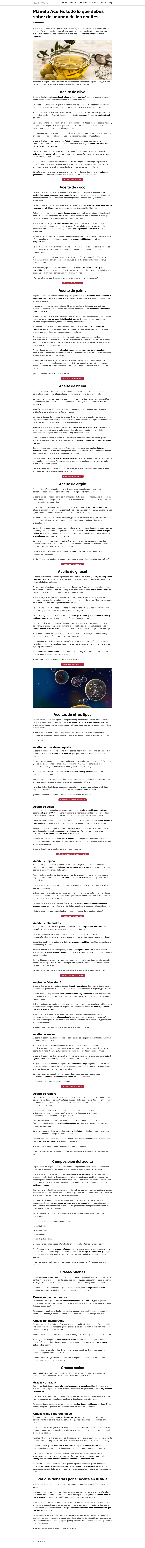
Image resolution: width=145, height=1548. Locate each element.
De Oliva (64, 3)
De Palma (92, 3)
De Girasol (83, 3)
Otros (101, 3)
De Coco (73, 3)
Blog (110, 3)
